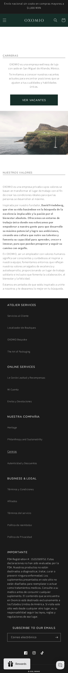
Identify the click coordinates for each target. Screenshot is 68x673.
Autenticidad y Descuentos (22, 463)
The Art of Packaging (18, 352)
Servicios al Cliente (18, 316)
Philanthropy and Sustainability (24, 439)
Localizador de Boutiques (21, 328)
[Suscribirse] (57, 637)
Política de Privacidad (19, 537)
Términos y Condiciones (20, 489)
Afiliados (12, 501)
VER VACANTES (34, 100)
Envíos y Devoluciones (19, 401)
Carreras (12, 451)
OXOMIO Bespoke (17, 340)
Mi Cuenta (12, 390)
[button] (5, 20)
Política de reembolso (19, 525)
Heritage (12, 427)
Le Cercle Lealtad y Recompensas (26, 378)
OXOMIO (37, 671)
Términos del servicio (19, 513)
